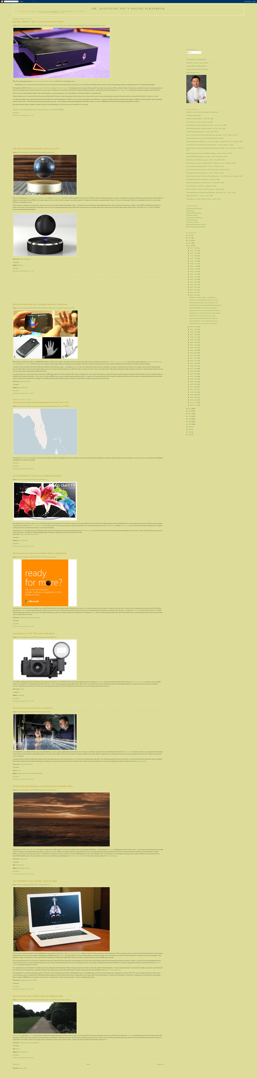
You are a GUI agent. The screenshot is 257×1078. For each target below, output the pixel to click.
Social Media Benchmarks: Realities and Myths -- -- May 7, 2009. (206, 128)
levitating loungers (42, 198)
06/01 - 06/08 (194, 350)
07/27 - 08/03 (194, 329)
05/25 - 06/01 (194, 353)
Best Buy (25, 540)
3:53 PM (31, 626)
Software (22, 381)
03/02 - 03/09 (194, 384)
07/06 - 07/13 (194, 337)
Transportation (24, 764)
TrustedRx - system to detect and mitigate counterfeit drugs (202, 112)
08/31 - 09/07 (194, 290)
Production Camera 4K (75, 856)
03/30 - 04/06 (194, 374)
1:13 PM (31, 271)
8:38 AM (31, 779)
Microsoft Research (22, 387)
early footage (110, 849)
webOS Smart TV (111, 525)
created (129, 1035)
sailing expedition (141, 761)
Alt (38, 1043)
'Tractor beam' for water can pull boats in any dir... (203, 316)
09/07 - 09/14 (194, 287)
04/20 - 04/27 (194, 366)
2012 (190, 411)
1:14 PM (31, 115)
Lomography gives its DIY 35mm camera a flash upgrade (34, 633)
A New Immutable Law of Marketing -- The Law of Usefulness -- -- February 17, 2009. (214, 141)
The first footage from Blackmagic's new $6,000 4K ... (204, 318)
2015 (190, 243)
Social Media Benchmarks (193, 115)
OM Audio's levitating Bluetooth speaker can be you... (204, 300)
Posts (190, 52)
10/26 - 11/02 (194, 269)
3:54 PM (31, 546)
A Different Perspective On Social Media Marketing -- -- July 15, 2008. (210, 192)
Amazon (19, 540)
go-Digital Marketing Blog (193, 213)
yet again (34, 849)
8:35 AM (31, 1057)
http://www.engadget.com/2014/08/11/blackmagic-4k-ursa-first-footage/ (36, 790)
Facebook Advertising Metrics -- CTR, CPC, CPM (199, 118)
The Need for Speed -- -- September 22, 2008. (201, 186)
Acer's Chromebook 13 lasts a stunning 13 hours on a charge (35, 881)
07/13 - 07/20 (194, 334)
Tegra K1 (62, 955)
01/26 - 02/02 (194, 397)
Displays (22, 534)
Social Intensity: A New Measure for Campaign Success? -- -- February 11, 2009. (210, 145)
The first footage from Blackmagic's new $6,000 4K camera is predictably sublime (43, 786)
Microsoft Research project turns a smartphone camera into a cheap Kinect (40, 304)
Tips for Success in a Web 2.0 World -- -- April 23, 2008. (203, 199)
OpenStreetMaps (25, 458)
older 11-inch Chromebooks (113, 970)
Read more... (16, 463)
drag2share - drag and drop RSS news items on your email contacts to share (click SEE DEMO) (38, 109)
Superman (136, 610)
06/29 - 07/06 (194, 340)
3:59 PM (31, 468)
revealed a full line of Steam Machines (42, 88)
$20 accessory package (139, 682)
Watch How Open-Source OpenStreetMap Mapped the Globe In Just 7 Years (41, 402)
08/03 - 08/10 (194, 327)
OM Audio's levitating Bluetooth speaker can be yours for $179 (36, 148)
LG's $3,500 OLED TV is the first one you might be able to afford (37, 475)
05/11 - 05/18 (194, 358)
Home (88, 1064)
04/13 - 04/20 (194, 368)
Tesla (93, 612)
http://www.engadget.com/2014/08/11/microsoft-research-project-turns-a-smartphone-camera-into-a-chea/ (46, 308)
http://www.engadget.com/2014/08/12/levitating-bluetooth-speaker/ (35, 152)
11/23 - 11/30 (194, 258)
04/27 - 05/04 (194, 363)
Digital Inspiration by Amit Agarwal (196, 224)
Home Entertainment (25, 259)
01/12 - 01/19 (194, 402)
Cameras (22, 689)
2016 (190, 240)
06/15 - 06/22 (194, 345)
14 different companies (62, 88)
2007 (190, 424)
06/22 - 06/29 (194, 342)
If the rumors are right (88, 530)
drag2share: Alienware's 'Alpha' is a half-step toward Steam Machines (38, 21)
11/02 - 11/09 (194, 266)
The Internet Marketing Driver (194, 208)
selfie (155, 610)
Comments (16, 262)
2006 (190, 427)
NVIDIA (34, 980)
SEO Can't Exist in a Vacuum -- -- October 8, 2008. (205, 189)
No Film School (20, 865)
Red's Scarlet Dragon (111, 856)
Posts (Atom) (23, 1068)
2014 (190, 246)
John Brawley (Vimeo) (23, 868)
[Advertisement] (28, 133)
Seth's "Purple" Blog (191, 220)
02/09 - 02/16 (194, 392)
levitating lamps (32, 198)
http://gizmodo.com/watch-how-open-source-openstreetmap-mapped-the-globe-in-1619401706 (43, 406)
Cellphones (23, 617)
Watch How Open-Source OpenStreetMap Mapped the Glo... (206, 305)
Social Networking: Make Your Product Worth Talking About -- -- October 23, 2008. (214, 176)
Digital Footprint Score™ (193, 72)
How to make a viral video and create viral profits (199, 122)
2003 (190, 434)
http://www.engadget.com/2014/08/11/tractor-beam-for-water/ (34, 712)
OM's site (147, 207)
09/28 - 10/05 (194, 279)
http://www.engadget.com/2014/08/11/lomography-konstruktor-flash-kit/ (37, 637)
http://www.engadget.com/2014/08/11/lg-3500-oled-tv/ (32, 479)
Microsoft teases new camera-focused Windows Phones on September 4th (39, 553)
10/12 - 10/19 (194, 274)
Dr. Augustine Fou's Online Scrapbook (128, 8)
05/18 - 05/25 (194, 355)
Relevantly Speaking (192, 215)
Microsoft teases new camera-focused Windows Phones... (205, 310)
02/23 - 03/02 (194, 387)
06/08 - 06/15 (194, 348)
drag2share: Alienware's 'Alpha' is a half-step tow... (203, 297)
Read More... (16, 113)
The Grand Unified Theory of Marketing (197, 69)
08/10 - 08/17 (194, 295)
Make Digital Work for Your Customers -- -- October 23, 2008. (205, 173)
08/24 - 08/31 (194, 292)
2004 (190, 432)
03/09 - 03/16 (194, 381)
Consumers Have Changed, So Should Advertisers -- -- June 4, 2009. (206, 125)
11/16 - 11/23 (194, 261)
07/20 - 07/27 (194, 332)
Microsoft (27, 381)
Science (30, 764)
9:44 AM (31, 393)
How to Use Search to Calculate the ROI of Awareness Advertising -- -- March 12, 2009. (211, 135)
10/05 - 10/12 (194, 277)
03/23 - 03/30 (194, 376)
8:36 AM (31, 989)
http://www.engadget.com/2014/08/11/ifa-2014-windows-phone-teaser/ (36, 557)
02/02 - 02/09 (194, 395)
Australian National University (25, 773)
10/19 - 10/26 (194, 271)
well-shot (30, 1035)
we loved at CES (125, 525)
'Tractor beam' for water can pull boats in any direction (33, 708)
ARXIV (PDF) (38, 773)
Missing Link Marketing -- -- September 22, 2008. (205, 183)
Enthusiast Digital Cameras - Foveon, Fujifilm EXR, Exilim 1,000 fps (205, 138)
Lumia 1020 (24, 610)
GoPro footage (17, 1035)
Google (27, 980)
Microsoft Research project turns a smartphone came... (204, 302)
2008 (190, 421)
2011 (190, 414)
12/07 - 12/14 (194, 253)
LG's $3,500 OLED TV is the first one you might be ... (204, 308)
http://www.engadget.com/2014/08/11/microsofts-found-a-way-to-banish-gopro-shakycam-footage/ (44, 1000)
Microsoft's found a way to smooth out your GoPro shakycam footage (38, 996)
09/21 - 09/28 (194, 282)
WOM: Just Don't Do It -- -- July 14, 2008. (199, 196)
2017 (190, 238)
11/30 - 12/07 (194, 256)
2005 (190, 429)
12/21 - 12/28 (194, 248)
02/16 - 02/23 (194, 389)
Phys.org (18, 770)
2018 (190, 235)
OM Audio (20, 265)
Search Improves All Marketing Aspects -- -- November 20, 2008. (205, 160)
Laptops (22, 980)
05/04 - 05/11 (194, 361)
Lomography (20, 695)
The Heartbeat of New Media (194, 217)
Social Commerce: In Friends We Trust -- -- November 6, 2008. (205, 166)
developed (128, 752)
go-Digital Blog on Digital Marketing (196, 66)
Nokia (38, 617)
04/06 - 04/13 (194, 371)
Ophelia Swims (190, 211)
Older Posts (160, 1064)
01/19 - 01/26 (194, 400)
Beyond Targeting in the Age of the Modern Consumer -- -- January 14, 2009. (209, 153)
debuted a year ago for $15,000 (37, 525)
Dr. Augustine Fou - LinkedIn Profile (196, 59)
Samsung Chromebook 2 (74, 953)
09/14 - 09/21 (194, 284)
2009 (190, 419)
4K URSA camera (25, 849)
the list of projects (26, 364)
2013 (190, 408)
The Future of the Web (192, 222)
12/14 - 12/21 (194, 250)
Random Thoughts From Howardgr (195, 227)
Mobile (29, 617)
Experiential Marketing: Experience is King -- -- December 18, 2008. (206, 156)
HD (38, 534)
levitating (57, 198)
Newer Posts (16, 1064)
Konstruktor (100, 682)
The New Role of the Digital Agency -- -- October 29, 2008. (208, 169)
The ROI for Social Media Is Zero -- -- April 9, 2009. (202, 132)
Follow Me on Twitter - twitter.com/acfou (197, 63)
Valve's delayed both (122, 90)
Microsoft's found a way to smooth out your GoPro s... (204, 323)
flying (105, 1039)
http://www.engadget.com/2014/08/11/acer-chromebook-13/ (33, 884)
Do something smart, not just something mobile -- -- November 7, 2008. (211, 163)
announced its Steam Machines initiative (43, 81)
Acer (30, 980)
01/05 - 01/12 (194, 405)
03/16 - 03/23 (194, 379)
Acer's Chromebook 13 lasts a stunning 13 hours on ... (204, 321)
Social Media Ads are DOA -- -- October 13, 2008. (203, 179)
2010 (190, 416)
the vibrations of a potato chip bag (117, 362)
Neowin (18, 1049)
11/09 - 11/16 (194, 264)
